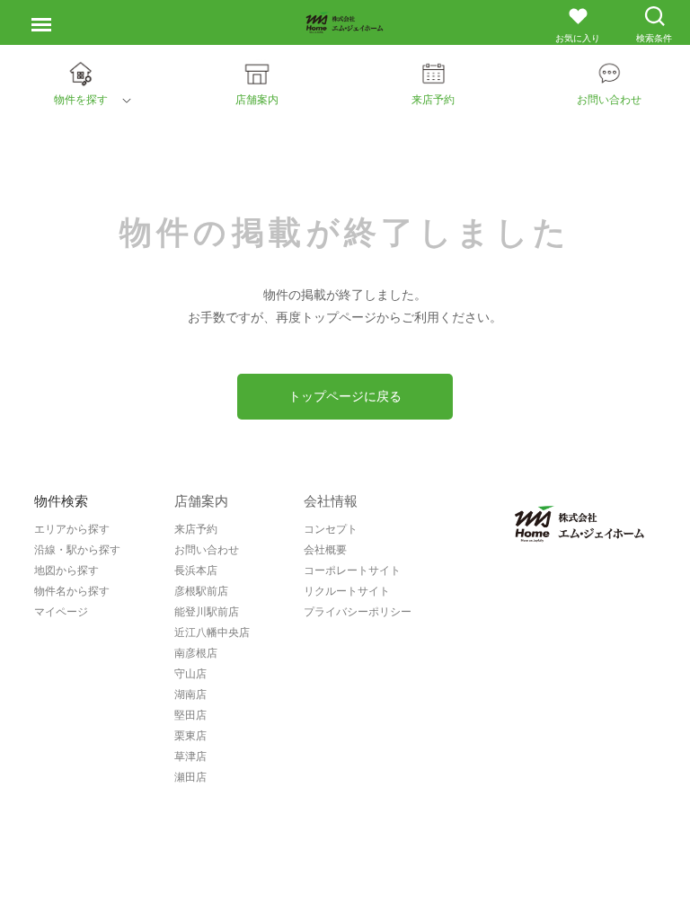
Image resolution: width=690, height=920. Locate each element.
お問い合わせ (206, 550)
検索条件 (654, 38)
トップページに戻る (345, 396)
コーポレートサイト (352, 570)
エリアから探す (72, 529)
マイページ (61, 612)
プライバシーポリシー (357, 612)
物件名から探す (72, 591)
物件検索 (61, 501)
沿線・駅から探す (77, 550)
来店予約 (195, 529)
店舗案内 (201, 501)
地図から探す (66, 570)
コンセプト (331, 529)
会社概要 (325, 550)
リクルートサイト (347, 591)
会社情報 (331, 501)
